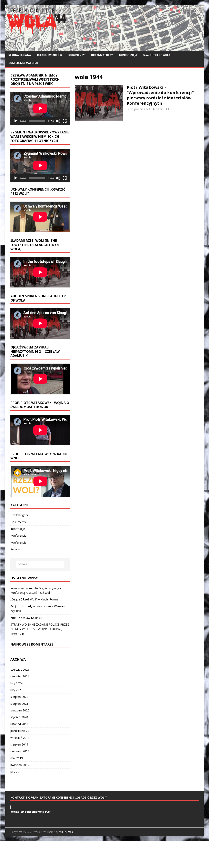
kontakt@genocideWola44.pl (30, 811)
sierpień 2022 (19, 697)
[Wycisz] (58, 121)
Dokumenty (76, 55)
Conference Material (23, 63)
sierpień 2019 (19, 744)
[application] (40, 108)
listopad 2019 (19, 724)
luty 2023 (16, 690)
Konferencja (128, 55)
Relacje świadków (49, 55)
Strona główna (19, 55)
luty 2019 (16, 772)
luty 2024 (16, 683)
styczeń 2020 (19, 717)
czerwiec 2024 (19, 676)
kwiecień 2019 (19, 765)
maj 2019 (16, 758)
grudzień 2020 (19, 710)
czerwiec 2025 (19, 669)
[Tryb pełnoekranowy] (65, 121)
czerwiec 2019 (19, 751)
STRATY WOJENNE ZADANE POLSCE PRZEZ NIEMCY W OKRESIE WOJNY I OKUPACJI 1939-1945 (39, 629)
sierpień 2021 (19, 704)
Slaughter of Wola (156, 55)
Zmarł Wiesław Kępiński (26, 618)
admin (159, 109)
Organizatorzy (102, 55)
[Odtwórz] (16, 121)
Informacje (17, 529)
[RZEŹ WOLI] (104, 49)
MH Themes (66, 832)
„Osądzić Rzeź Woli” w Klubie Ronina (34, 599)
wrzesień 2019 (20, 738)
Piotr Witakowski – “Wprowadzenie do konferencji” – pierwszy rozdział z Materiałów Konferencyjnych (162, 95)
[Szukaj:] (40, 564)
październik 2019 (21, 731)
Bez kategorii (19, 515)
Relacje (15, 549)
